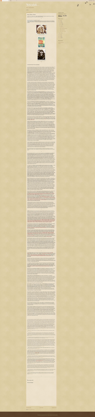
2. (27, 330)
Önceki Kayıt (54, 407)
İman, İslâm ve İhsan (63, 31)
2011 (60, 37)
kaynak (41, 61)
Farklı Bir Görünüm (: (61, 42)
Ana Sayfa (41, 407)
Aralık (61, 23)
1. (27, 319)
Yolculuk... (32, 5)
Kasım (61, 24)
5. (27, 339)
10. (27, 369)
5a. (27, 347)
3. (27, 332)
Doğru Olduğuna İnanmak (63, 28)
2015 (60, 20)
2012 (60, 36)
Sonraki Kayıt (28, 407)
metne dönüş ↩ (30, 335)
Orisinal (59, 43)
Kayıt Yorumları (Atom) (31, 409)
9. (27, 364)
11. (27, 372)
